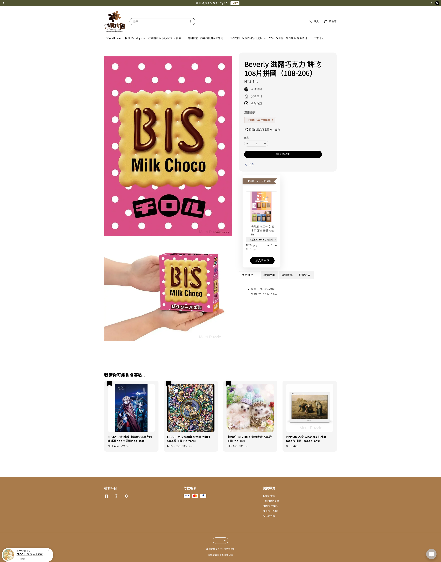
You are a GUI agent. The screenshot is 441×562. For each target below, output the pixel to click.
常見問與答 (269, 516)
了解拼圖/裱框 (271, 501)
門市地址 (319, 38)
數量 (246, 137)
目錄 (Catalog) (133, 38)
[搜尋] (189, 21)
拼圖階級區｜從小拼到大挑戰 (164, 38)
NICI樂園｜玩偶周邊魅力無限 (246, 38)
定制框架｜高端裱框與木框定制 (205, 38)
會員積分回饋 (270, 511)
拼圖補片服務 (270, 506)
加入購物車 (283, 154)
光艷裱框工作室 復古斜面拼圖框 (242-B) (263, 230)
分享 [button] (251, 164)
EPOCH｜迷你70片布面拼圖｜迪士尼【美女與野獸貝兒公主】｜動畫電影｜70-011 (32, 552)
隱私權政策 (213, 554)
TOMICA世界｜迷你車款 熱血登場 (288, 38)
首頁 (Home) (113, 38)
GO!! (235, 3)
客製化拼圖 (269, 496)
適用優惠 (250, 113)
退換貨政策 (227, 554)
